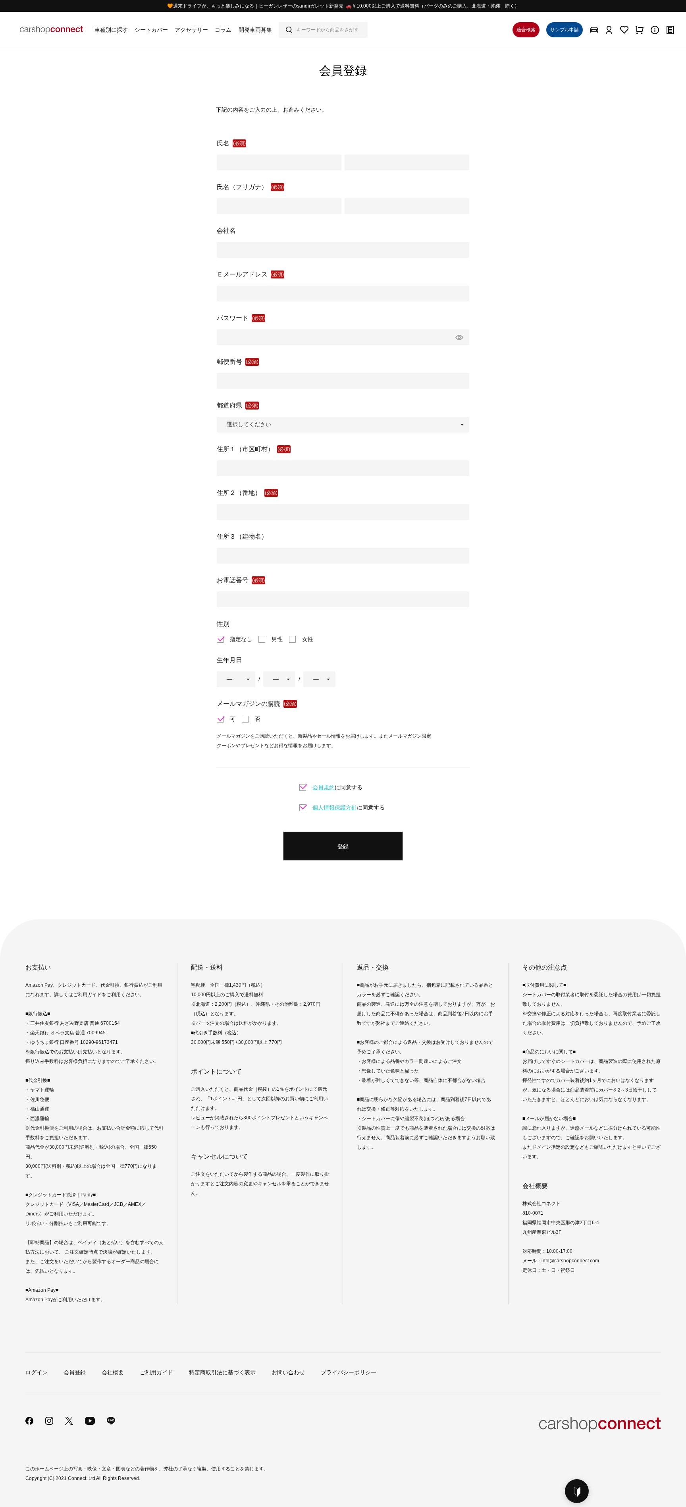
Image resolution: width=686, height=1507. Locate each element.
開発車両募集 (255, 30)
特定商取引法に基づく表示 (222, 1372)
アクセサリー (191, 30)
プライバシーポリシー (348, 1372)
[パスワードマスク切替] (458, 337)
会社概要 (113, 1372)
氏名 (223, 143)
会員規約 (323, 787)
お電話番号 (233, 580)
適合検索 (526, 30)
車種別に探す (111, 30)
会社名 (226, 230)
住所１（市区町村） (245, 449)
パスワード (233, 318)
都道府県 (229, 405)
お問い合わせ (288, 1372)
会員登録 (75, 1372)
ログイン (36, 1372)
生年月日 (229, 660)
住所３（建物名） (242, 536)
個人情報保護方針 (334, 807)
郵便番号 (229, 361)
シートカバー (151, 30)
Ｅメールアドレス (242, 274)
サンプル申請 (564, 30)
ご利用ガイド (156, 1372)
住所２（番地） (239, 492)
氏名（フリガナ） (242, 187)
